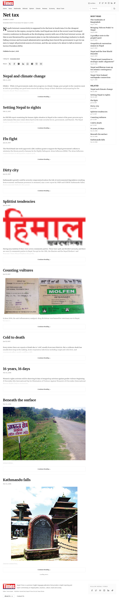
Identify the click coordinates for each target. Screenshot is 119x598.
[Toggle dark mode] (114, 8)
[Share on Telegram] (32, 64)
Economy (52, 8)
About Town (60, 8)
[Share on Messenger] (19, 64)
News (10, 8)
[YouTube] (105, 3)
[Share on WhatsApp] (27, 64)
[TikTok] (114, 3)
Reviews (44, 8)
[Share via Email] (41, 64)
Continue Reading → (44, 96)
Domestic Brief (8, 19)
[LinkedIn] (111, 3)
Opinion (31, 8)
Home (5, 8)
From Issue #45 (23, 23)
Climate (38, 8)
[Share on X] (10, 64)
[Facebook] (99, 3)
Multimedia (17, 8)
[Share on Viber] (36, 64)
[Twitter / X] (102, 3)
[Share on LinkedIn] (23, 64)
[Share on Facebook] (14, 64)
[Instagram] (108, 3)
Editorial (24, 8)
